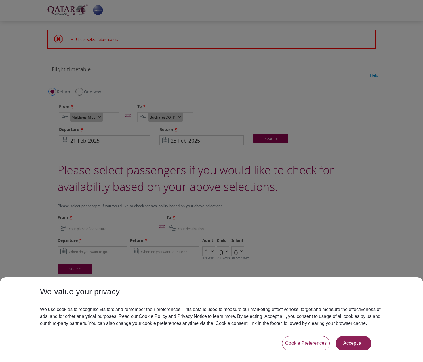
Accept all (353, 343)
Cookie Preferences (306, 343)
